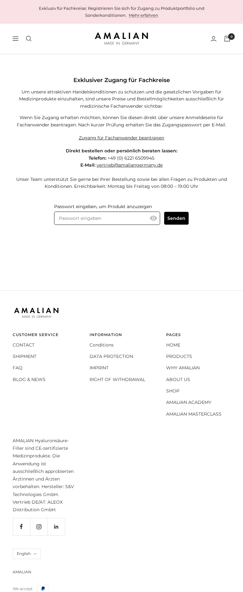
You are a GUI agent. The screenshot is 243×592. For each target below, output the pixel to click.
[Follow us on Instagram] (38, 526)
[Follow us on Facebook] (21, 526)
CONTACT (23, 345)
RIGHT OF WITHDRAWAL (117, 379)
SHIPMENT (24, 356)
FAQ (17, 368)
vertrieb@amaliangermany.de (130, 165)
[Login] (213, 38)
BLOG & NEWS (29, 379)
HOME (173, 345)
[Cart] (227, 38)
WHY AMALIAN (183, 368)
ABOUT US (178, 379)
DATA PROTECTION (111, 356)
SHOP (172, 391)
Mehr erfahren (143, 15)
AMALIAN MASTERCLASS (193, 414)
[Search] (29, 38)
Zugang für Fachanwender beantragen (121, 138)
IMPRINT (99, 368)
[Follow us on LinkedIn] (56, 526)
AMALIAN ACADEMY (188, 402)
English (24, 553)
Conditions (102, 345)
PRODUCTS (179, 356)
